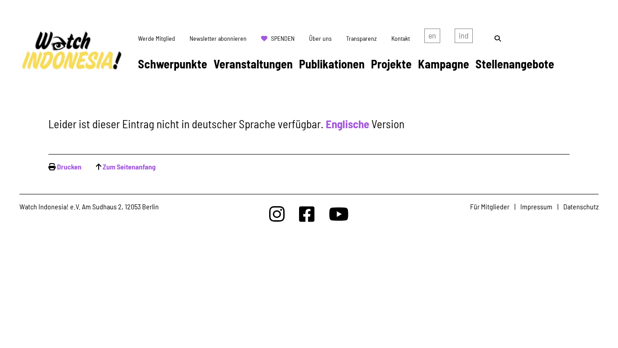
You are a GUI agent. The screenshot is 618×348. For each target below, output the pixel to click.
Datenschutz (581, 206)
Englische (347, 123)
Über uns (320, 38)
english (432, 37)
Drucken (69, 166)
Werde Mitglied (156, 38)
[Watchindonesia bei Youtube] (339, 213)
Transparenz (361, 38)
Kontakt (400, 38)
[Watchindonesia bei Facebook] (306, 213)
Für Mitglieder (489, 206)
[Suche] (497, 38)
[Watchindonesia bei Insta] (277, 213)
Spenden (283, 38)
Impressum (536, 206)
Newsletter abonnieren (218, 38)
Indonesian (464, 37)
